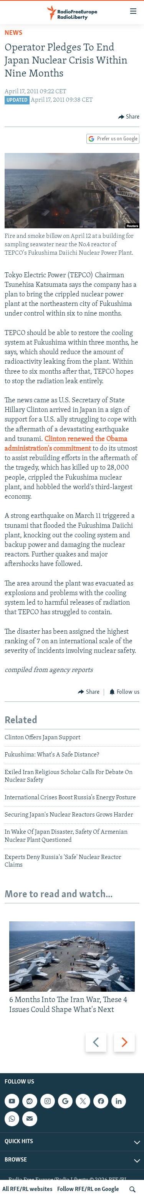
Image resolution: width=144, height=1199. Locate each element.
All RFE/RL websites (27, 1189)
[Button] (129, 117)
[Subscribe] (29, 1119)
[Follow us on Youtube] (12, 1101)
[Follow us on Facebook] (100, 1101)
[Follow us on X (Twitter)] (83, 1101)
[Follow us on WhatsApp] (12, 1119)
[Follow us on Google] (65, 1101)
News (13, 33)
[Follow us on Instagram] (47, 1101)
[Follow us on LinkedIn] (118, 1101)
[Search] (132, 1189)
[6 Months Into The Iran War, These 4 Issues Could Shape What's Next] (72, 956)
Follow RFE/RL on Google (88, 1189)
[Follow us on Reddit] (29, 1101)
